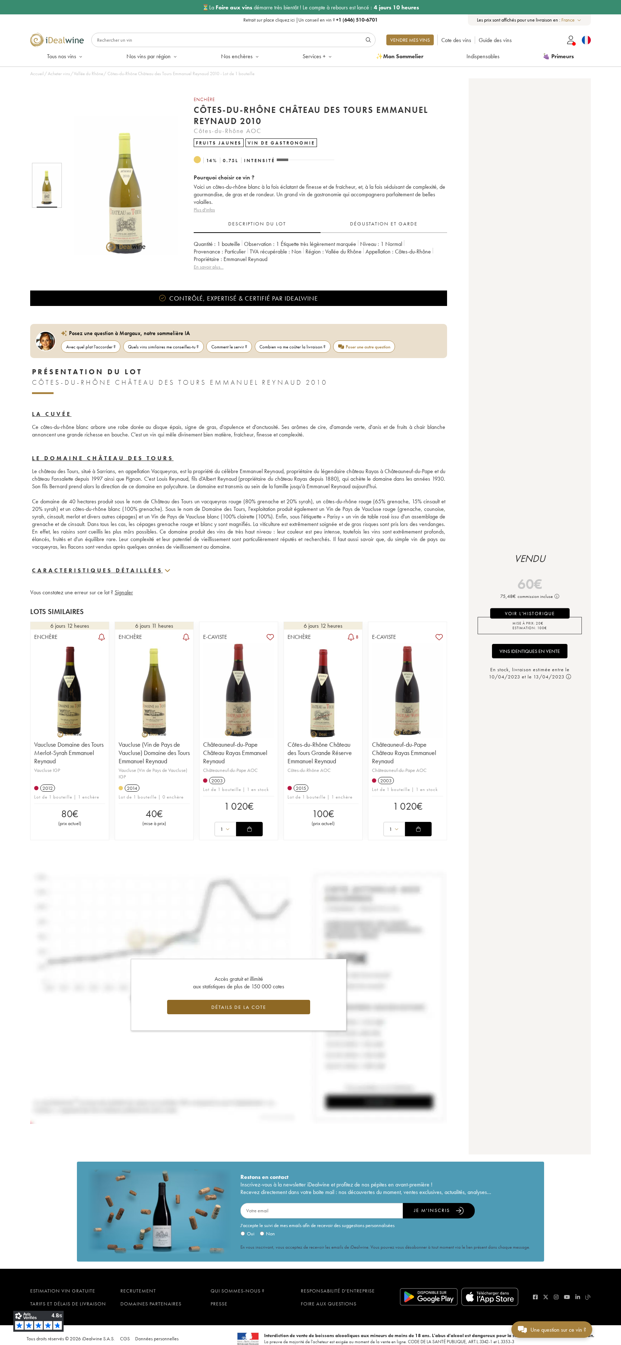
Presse (219, 1303)
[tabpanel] (320, 255)
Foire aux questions (328, 1303)
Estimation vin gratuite (62, 1290)
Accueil (37, 73)
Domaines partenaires (150, 1303)
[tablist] (320, 224)
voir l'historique (530, 613)
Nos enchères (237, 56)
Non (270, 1233)
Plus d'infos (204, 209)
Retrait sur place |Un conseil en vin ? (310, 20)
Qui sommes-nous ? (237, 1290)
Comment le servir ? (229, 347)
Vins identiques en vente (530, 651)
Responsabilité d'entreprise (338, 1290)
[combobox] (571, 20)
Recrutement (138, 1290)
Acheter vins (59, 73)
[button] (121, 185)
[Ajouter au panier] (249, 829)
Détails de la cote (238, 1007)
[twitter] (545, 1297)
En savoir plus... (209, 267)
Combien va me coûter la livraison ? (292, 347)
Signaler (124, 592)
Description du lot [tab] (257, 223)
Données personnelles (157, 1338)
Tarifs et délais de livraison (68, 1303)
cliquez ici (285, 20)
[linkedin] (577, 1297)
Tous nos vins (61, 56)
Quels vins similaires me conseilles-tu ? (163, 347)
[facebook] (535, 1297)
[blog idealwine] (588, 1297)
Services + (314, 56)
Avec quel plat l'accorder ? (91, 347)
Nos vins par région (148, 56)
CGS (125, 1338)
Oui (250, 1233)
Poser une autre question (368, 347)
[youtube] (567, 1297)
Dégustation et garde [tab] (384, 223)
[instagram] (556, 1297)
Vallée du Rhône (88, 73)
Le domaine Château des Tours (103, 458)
